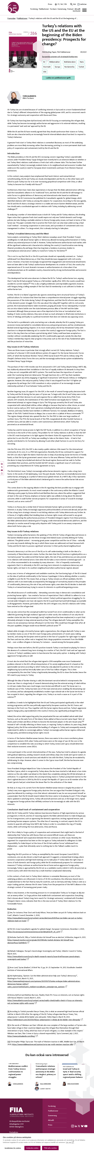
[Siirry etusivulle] (18, 7)
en (65, 4)
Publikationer (44, 9)
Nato (82, 62)
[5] (82, 413)
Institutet (76, 11)
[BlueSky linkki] (82, 1126)
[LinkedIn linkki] (76, 1126)
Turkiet (81, 66)
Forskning (34, 9)
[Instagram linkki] (72, 1126)
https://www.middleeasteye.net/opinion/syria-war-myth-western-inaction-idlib (42, 1044)
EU (44, 62)
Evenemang (62, 9)
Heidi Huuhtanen (73, 1084)
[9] (15, 696)
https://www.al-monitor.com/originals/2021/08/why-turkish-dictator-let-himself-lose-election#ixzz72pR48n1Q (40, 941)
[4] (29, 283)
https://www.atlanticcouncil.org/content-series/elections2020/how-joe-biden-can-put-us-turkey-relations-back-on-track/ (45, 919)
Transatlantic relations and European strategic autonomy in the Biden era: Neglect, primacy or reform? (46, 1072)
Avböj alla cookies (32, 1148)
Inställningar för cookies (13, 1148)
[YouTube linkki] (85, 1126)
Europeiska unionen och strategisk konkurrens (60, 56)
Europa (57, 66)
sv (62, 4)
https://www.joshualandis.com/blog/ (21, 1036)
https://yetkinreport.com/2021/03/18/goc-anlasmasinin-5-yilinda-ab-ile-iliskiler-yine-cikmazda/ (43, 1019)
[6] (16, 482)
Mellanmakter (54, 62)
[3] (66, 250)
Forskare (53, 9)
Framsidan (11, 18)
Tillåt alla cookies (50, 1148)
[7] (32, 501)
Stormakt (47, 66)
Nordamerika (69, 66)
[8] (60, 625)
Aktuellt (77, 9)
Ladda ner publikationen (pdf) (58, 77)
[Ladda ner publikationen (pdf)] (22, 51)
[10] (83, 721)
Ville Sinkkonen (45, 1084)
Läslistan (83, 4)
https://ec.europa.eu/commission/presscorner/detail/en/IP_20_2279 (33, 932)
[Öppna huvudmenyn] (84, 10)
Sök (74, 4)
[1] (41, 184)
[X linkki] (79, 1126)
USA (44, 71)
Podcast (70, 9)
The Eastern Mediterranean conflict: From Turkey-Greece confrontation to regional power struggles (18, 1070)
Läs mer (68, 1142)
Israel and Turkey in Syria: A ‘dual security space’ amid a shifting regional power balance (73, 1073)
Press (50, 4)
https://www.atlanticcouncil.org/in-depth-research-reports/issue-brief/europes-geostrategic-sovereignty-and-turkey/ (43, 958)
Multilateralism (70, 62)
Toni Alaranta (29, 96)
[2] (16, 208)
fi (58, 4)
